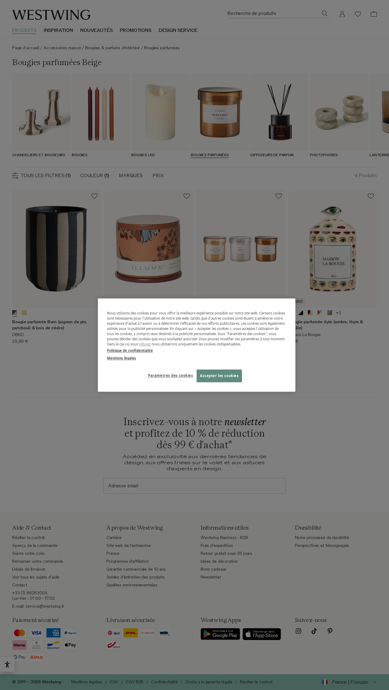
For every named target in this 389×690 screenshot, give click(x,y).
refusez (145, 344)
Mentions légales (121, 358)
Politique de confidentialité (130, 350)
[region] (196, 345)
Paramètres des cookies (170, 375)
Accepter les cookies (219, 375)
